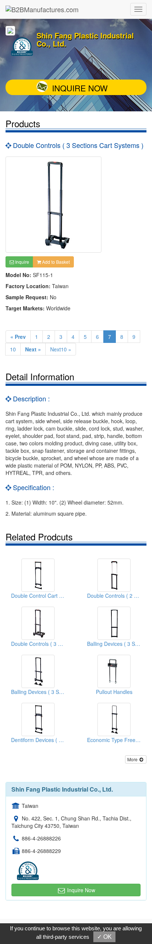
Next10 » (60, 349)
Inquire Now (80, 88)
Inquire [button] (21, 262)
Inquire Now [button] (80, 890)
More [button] (133, 759)
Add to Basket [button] (55, 262)
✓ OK (104, 937)
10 (13, 349)
